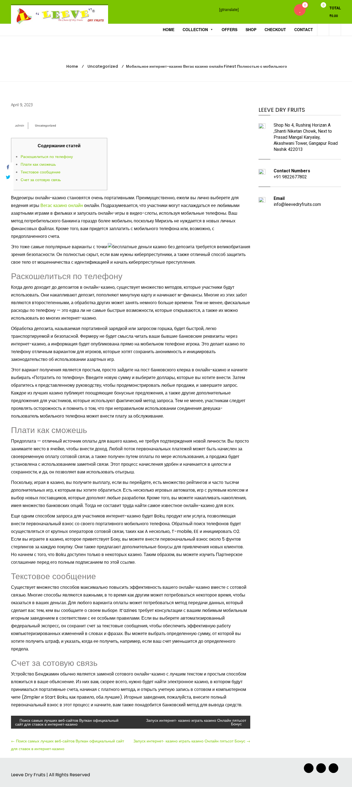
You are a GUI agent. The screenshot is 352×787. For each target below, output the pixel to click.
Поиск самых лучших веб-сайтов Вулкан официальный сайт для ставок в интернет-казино (67, 722)
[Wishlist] (300, 10)
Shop (251, 29)
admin (19, 125)
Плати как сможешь (38, 164)
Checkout (275, 29)
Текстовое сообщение (41, 172)
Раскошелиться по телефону (47, 156)
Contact (303, 29)
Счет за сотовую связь (41, 179)
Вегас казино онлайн (61, 205)
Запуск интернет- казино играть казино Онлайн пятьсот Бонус (196, 721)
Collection (195, 29)
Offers (229, 29)
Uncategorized (45, 125)
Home (168, 29)
